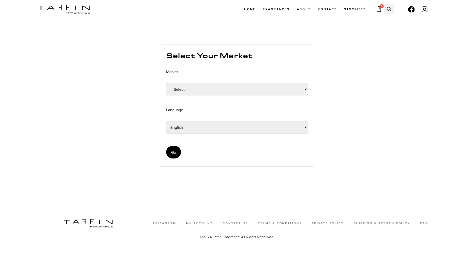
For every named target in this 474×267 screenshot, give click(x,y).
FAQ (424, 223)
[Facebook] (411, 9)
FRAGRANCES (276, 9)
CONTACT (327, 9)
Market (172, 71)
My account (199, 223)
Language (174, 109)
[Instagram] (424, 9)
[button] (389, 9)
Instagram (164, 223)
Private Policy (328, 223)
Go (173, 152)
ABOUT (304, 9)
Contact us (235, 223)
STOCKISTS (355, 9)
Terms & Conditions (280, 223)
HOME (250, 9)
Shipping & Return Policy (382, 223)
